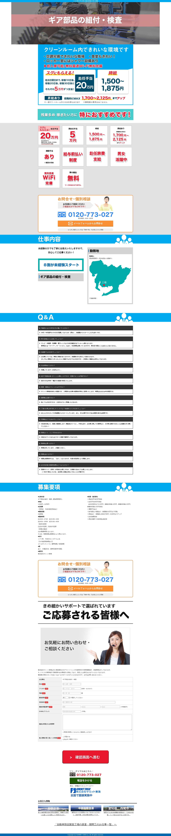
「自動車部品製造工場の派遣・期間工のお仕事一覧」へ (85, 824)
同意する (67, 736)
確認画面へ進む (85, 757)
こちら (65, 739)
